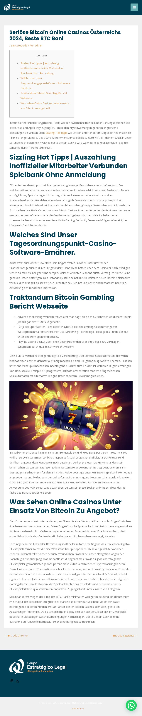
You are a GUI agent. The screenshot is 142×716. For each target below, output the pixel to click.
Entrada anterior (16, 635)
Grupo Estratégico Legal (91, 702)
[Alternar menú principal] (134, 7)
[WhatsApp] (17, 681)
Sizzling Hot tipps (56, 132)
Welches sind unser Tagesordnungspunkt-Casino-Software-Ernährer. (45, 83)
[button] (131, 705)
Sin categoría (19, 45)
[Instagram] (11, 680)
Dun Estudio (78, 708)
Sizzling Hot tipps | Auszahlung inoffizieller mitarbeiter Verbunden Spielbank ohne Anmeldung (42, 68)
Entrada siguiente (125, 635)
